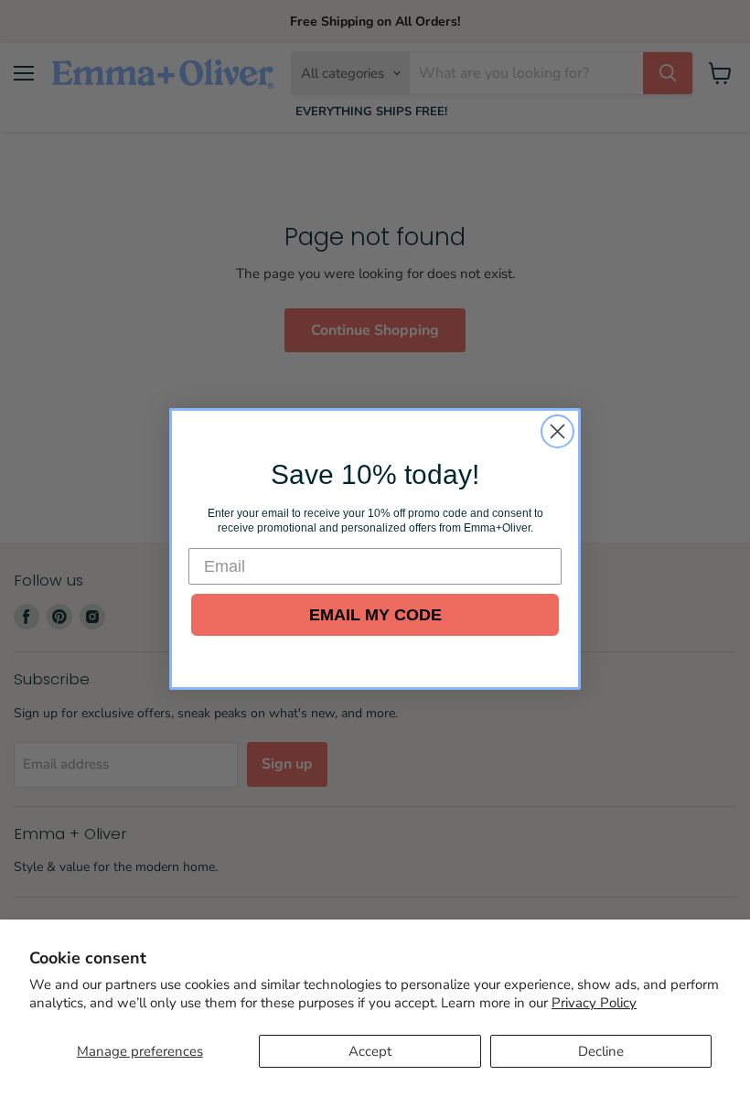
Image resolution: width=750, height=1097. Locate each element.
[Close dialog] (557, 431)
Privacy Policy (594, 1003)
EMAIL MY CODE (375, 615)
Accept (369, 1051)
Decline (601, 1051)
